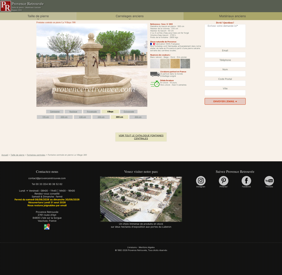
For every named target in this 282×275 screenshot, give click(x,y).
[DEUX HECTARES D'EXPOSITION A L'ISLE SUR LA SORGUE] (141, 220)
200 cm (64, 117)
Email (225, 50)
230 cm (82, 117)
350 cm (138, 117)
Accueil (4, 155)
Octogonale (129, 111)
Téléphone (225, 60)
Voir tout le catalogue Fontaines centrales (141, 137)
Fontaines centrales (36, 155)
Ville (225, 88)
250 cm (101, 117)
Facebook (246, 187)
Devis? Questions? (225, 22)
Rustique (73, 111)
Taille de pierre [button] (38, 16)
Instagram (200, 187)
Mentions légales (147, 247)
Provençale (92, 111)
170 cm (45, 117)
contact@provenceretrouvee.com (47, 178)
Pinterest (224, 187)
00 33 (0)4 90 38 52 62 (49, 184)
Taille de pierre (17, 155)
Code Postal (225, 78)
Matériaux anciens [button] (232, 16)
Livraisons (132, 247)
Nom (225, 69)
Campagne (54, 111)
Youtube (269, 187)
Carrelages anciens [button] (130, 16)
